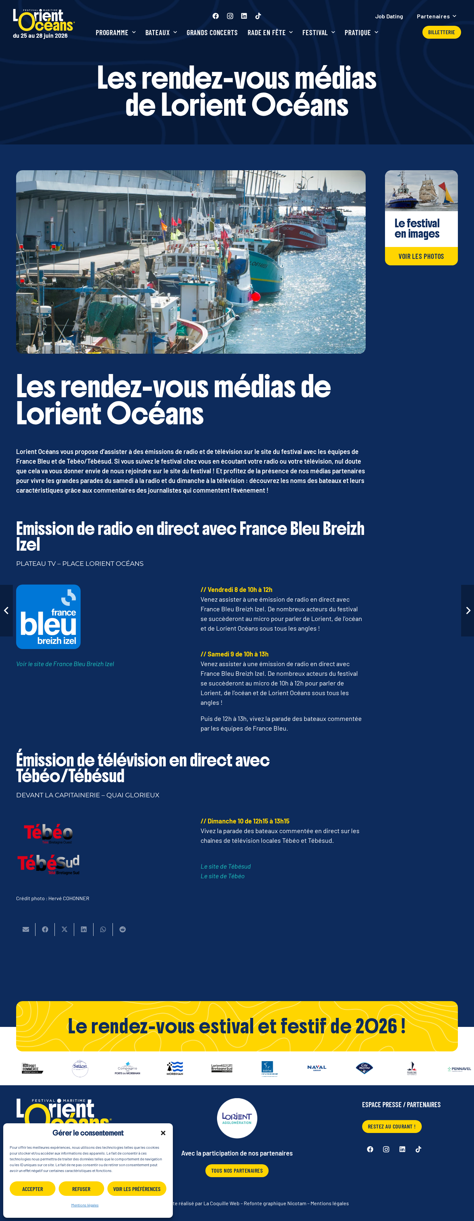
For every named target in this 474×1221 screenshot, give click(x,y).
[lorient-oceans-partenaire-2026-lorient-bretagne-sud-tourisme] (196, 1068)
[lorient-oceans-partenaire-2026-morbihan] (149, 1068)
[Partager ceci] (45, 929)
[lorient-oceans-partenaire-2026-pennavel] (433, 1068)
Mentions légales (85, 1205)
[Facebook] (215, 16)
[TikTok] (258, 16)
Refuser (81, 1188)
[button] (163, 1133)
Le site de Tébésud (226, 866)
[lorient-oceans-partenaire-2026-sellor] (54, 1068)
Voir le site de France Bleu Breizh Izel (65, 663)
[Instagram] (229, 16)
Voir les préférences (137, 1188)
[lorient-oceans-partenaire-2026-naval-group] (291, 1068)
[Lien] (44, 24)
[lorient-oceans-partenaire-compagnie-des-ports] (101, 1068)
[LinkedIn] (244, 16)
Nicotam (296, 1203)
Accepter (32, 1188)
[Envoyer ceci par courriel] (25, 929)
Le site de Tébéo (223, 876)
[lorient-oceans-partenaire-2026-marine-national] (386, 1068)
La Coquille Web (221, 1203)
